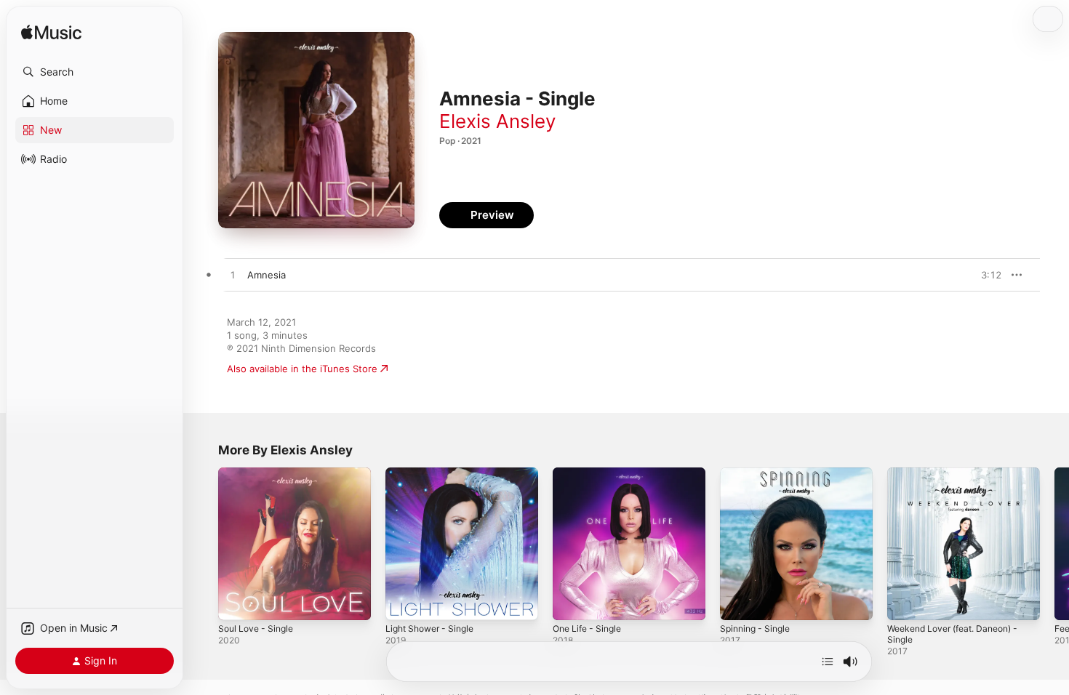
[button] (94, 72)
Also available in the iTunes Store (302, 368)
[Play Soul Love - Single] (236, 602)
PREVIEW (985, 274)
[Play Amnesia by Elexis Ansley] (232, 275)
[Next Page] (1054, 544)
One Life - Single (591, 473)
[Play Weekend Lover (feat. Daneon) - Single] (905, 602)
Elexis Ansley (497, 121)
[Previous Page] (203, 544)
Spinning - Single (758, 473)
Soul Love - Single (259, 473)
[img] (51, 33)
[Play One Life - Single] (571, 602)
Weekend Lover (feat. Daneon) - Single (960, 479)
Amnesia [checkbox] (266, 275)
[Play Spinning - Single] (738, 602)
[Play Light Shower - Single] (404, 602)
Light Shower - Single (434, 473)
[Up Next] (827, 661)
